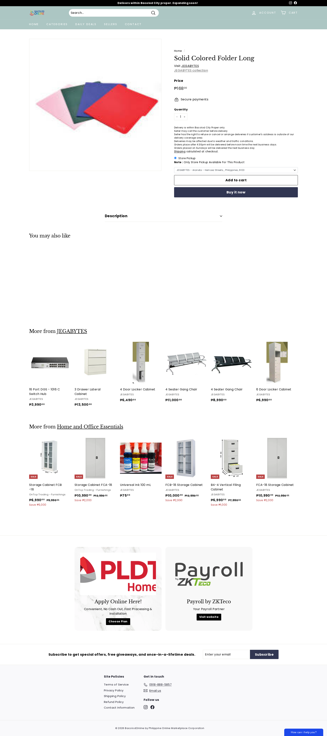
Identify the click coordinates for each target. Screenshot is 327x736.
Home (34, 24)
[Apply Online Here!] (118, 574)
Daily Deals (86, 24)
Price (178, 80)
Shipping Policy (115, 696)
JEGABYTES (190, 66)
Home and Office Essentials (90, 427)
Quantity (181, 109)
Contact (133, 24)
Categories (57, 24)
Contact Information (119, 708)
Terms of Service (116, 684)
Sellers (110, 24)
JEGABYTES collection (191, 70)
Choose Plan (118, 621)
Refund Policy (114, 702)
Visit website (209, 617)
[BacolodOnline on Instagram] (146, 707)
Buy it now (236, 192)
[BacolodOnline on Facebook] (152, 707)
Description (116, 216)
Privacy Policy (114, 690)
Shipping (179, 151)
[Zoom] (95, 105)
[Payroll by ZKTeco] (209, 574)
